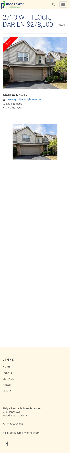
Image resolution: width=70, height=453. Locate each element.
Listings (8, 378)
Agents (8, 372)
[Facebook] (7, 444)
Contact (9, 391)
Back (62, 24)
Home (6, 366)
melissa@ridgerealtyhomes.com (24, 99)
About (7, 384)
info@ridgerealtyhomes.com (22, 432)
